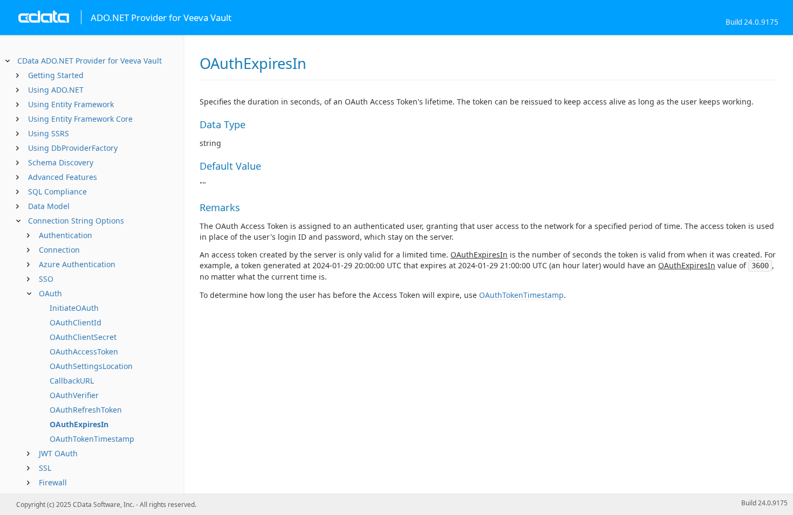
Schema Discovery (60, 162)
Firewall (53, 482)
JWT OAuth (58, 453)
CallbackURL (72, 380)
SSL (45, 468)
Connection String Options (76, 220)
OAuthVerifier (74, 395)
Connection (59, 250)
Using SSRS (48, 133)
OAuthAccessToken (84, 351)
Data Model (49, 206)
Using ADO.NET (56, 90)
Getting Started (56, 75)
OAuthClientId (75, 322)
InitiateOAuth (74, 308)
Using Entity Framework (71, 104)
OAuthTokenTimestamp (92, 439)
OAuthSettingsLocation (91, 366)
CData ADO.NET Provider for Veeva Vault (89, 60)
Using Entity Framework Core (80, 119)
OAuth (50, 293)
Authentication (65, 235)
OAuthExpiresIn (79, 424)
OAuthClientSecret (83, 337)
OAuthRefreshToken (86, 410)
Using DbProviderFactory (73, 148)
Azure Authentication (77, 264)
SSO (46, 279)
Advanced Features (62, 177)
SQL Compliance (57, 191)
